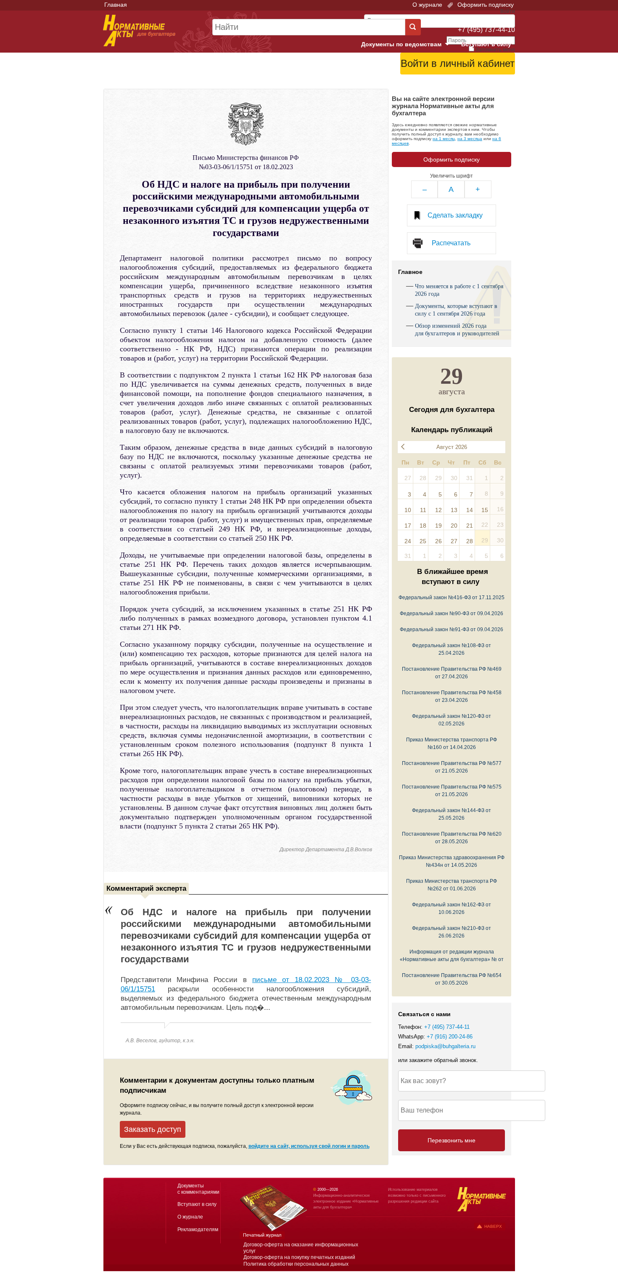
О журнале (427, 4)
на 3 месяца (469, 138)
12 (438, 510)
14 (469, 510)
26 (438, 541)
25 (423, 541)
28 (469, 541)
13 (454, 510)
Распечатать (451, 243)
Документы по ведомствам (408, 44)
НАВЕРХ (493, 1226)
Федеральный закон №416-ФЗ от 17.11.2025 (451, 597)
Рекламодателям (197, 1229)
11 (423, 510)
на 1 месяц (444, 138)
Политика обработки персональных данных (296, 1264)
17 (407, 525)
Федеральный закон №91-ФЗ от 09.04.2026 (451, 629)
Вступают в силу (486, 44)
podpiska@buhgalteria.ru (445, 1046)
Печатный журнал (262, 1234)
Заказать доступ (152, 1129)
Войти (468, 84)
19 (438, 525)
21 (469, 525)
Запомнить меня (495, 50)
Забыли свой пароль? (484, 77)
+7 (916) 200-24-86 (450, 1037)
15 (484, 510)
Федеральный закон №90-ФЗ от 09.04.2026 (451, 613)
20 (454, 525)
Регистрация (496, 84)
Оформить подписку (485, 4)
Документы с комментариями (198, 1189)
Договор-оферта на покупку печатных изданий (299, 1257)
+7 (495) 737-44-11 (447, 1027)
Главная (115, 4)
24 (407, 541)
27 (454, 541)
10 (407, 510)
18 (423, 525)
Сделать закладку (455, 215)
